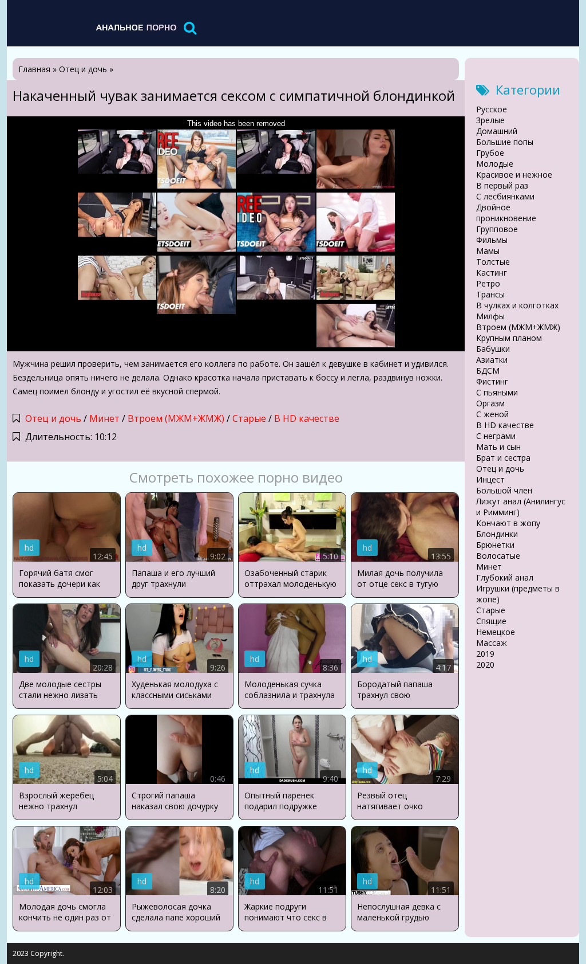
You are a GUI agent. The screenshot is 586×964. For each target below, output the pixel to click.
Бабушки (493, 348)
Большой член (504, 490)
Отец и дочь (53, 418)
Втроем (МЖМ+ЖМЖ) (176, 418)
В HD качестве (306, 418)
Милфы (490, 316)
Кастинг (491, 272)
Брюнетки (495, 544)
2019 (485, 653)
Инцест (490, 479)
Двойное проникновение (506, 213)
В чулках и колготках (517, 305)
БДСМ (488, 370)
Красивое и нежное (514, 174)
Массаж (491, 642)
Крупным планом (509, 337)
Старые (249, 418)
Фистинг (492, 381)
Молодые (494, 163)
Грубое (490, 152)
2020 (485, 664)
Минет (104, 418)
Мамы (488, 250)
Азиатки (492, 359)
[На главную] (136, 27)
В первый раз (502, 185)
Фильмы (492, 239)
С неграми (496, 435)
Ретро (488, 283)
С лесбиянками (505, 196)
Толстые (493, 261)
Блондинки (497, 533)
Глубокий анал (504, 577)
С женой (492, 414)
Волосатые (498, 555)
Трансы (490, 294)
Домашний (496, 131)
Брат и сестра (503, 457)
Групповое (497, 229)
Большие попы (504, 141)
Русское (491, 109)
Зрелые (490, 120)
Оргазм (490, 403)
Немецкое (495, 631)
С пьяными (497, 392)
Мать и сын (498, 446)
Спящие (491, 621)
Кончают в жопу (508, 523)
